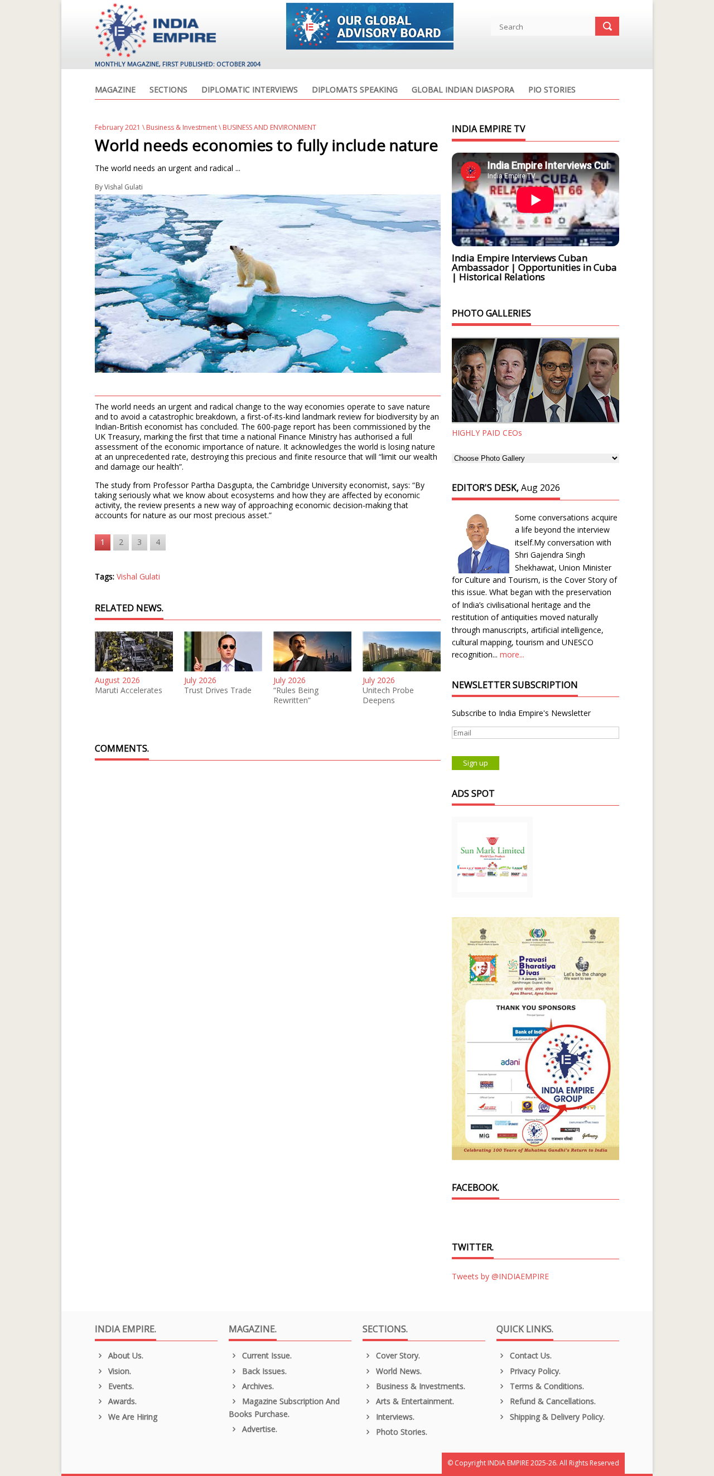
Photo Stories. (400, 1431)
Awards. (121, 1401)
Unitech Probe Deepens (388, 695)
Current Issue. (266, 1355)
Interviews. (394, 1416)
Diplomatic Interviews (249, 90)
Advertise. (258, 1429)
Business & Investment (181, 127)
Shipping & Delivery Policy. (556, 1416)
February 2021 (118, 127)
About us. (124, 1355)
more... (512, 654)
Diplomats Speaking (355, 90)
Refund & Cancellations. (552, 1401)
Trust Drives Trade (218, 690)
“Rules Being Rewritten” (296, 695)
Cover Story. (397, 1355)
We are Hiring (131, 1416)
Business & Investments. (419, 1386)
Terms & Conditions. (546, 1386)
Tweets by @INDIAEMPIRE (500, 1276)
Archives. (257, 1386)
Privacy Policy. (534, 1371)
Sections (168, 90)
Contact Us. (530, 1355)
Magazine (115, 90)
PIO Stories (552, 90)
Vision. (118, 1371)
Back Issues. (263, 1371)
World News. (398, 1371)
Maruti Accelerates (128, 690)
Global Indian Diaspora (463, 90)
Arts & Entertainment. (414, 1401)
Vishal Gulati (123, 187)
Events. (120, 1386)
